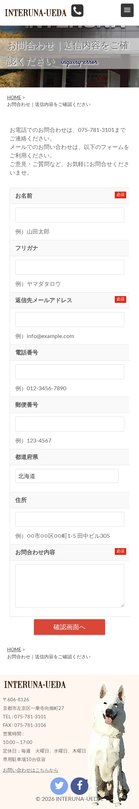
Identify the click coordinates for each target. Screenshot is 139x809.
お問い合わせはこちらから (30, 770)
